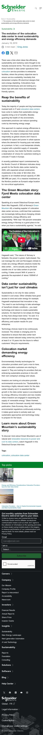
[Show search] (36, 8)
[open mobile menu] (40, 8)
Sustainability (11, 19)
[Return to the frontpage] (13, 8)
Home (3, 19)
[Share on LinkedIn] (7, 53)
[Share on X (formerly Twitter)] (11, 53)
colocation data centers (30, 109)
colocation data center (20, 455)
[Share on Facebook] (3, 53)
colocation (6, 71)
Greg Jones (22, 47)
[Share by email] (16, 53)
